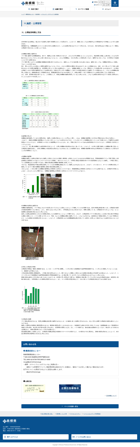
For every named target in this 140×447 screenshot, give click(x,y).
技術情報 (37, 14)
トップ (23, 14)
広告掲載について (111, 396)
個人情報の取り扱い (47, 414)
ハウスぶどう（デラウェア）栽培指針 (50, 14)
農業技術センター (30, 14)
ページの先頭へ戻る (71, 406)
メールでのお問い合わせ (83, 437)
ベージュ (107, 2)
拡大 (104, 5)
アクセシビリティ (75, 414)
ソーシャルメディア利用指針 (92, 414)
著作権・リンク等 (61, 414)
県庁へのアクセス (12, 437)
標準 (108, 5)
